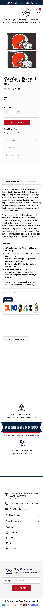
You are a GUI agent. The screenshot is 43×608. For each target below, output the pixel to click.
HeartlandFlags (17, 601)
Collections (13, 515)
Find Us (13, 498)
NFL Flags (23, 19)
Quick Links (13, 521)
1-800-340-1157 (17, 504)
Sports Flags (10, 19)
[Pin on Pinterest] (18, 155)
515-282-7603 (33, 504)
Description (12, 181)
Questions (10, 148)
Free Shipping (12, 140)
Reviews (31, 181)
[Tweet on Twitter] (12, 155)
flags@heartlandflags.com (20, 509)
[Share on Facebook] (6, 155)
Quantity (7, 107)
